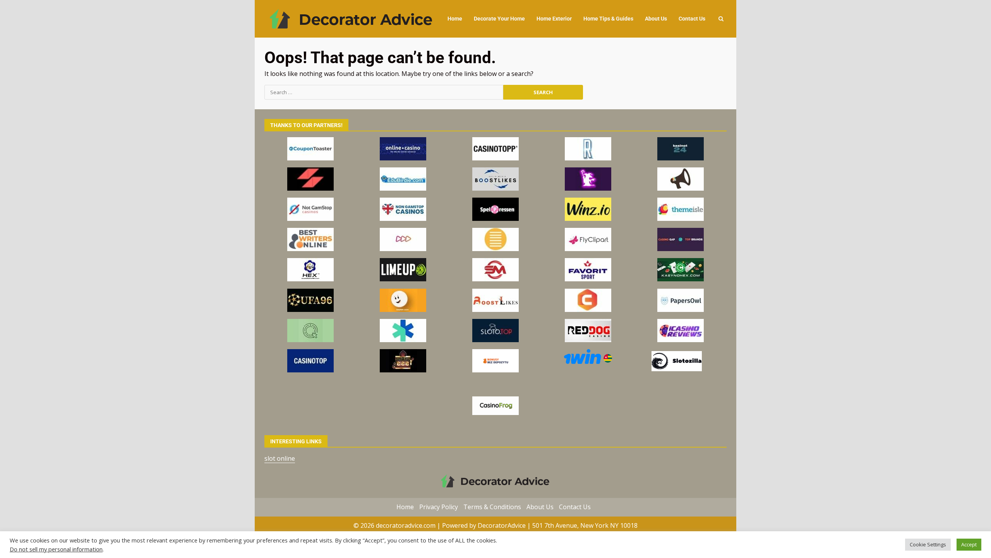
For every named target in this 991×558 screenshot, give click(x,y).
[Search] (721, 18)
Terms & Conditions (492, 507)
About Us (656, 19)
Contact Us (692, 19)
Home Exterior (554, 19)
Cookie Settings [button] (928, 544)
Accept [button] (969, 544)
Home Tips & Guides (608, 19)
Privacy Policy (438, 507)
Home (454, 19)
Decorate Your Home (499, 19)
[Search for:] (383, 92)
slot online (279, 458)
